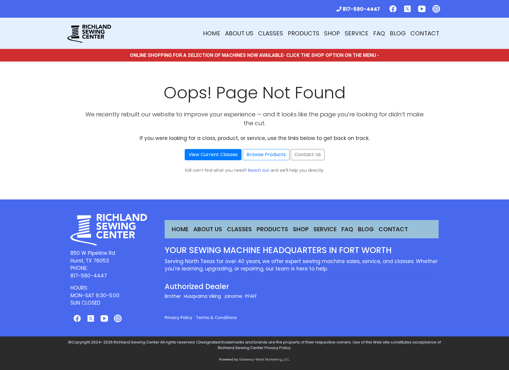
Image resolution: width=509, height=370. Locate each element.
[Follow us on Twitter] (407, 8)
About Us (239, 33)
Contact (424, 33)
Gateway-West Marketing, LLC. (264, 359)
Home (211, 33)
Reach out (258, 170)
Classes (270, 33)
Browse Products (266, 154)
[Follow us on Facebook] (393, 8)
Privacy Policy (178, 318)
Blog (398, 33)
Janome (233, 296)
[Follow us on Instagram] (436, 8)
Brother (173, 296)
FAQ (379, 33)
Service (356, 33)
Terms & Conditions (216, 318)
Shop (332, 33)
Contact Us (308, 154)
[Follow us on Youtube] (421, 8)
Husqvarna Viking (202, 296)
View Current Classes (213, 154)
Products (303, 33)
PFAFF (251, 296)
